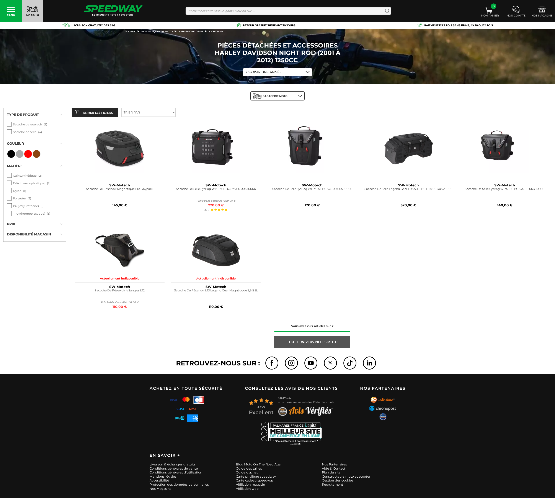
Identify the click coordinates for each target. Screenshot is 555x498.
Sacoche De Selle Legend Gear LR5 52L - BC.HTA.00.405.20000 (408, 189)
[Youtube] (310, 363)
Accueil (130, 31)
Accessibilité (159, 480)
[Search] (386, 11)
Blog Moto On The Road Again (260, 464)
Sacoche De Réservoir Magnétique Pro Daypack (119, 189)
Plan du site (331, 472)
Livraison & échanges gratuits (173, 464)
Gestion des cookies (337, 480)
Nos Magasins (160, 489)
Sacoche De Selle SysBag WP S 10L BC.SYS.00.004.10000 (505, 189)
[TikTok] (349, 363)
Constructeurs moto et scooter (346, 476)
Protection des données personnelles (179, 484)
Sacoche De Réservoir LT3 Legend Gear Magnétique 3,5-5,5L (216, 290)
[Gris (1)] (19, 154)
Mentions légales (163, 476)
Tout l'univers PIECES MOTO (312, 342)
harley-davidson (190, 31)
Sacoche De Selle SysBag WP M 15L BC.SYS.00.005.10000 (312, 189)
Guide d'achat (247, 472)
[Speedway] (113, 11)
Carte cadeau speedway (255, 480)
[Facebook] (271, 363)
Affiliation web (247, 489)
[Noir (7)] (11, 154)
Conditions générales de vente (174, 468)
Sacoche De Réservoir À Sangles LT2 (120, 290)
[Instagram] (291, 363)
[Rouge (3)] (28, 154)
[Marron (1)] (36, 154)
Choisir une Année (264, 72)
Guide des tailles (249, 468)
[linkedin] (369, 363)
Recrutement (332, 484)
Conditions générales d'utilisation (176, 472)
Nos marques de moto (157, 31)
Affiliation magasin (250, 484)
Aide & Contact (333, 468)
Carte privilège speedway (256, 476)
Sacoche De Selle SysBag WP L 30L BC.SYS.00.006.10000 (216, 189)
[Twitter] (330, 363)
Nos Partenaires (334, 464)
